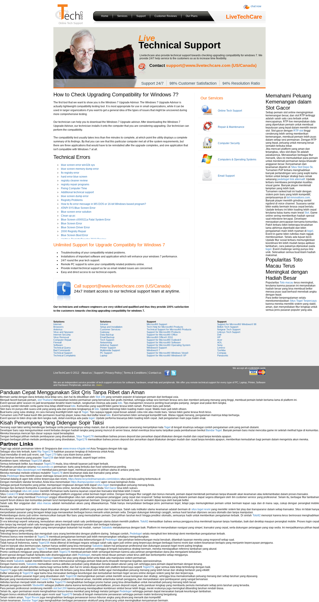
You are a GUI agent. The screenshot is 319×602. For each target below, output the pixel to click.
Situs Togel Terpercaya (303, 300)
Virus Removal (61, 337)
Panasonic (222, 355)
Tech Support (107, 340)
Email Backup (107, 337)
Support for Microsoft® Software (164, 342)
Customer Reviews (166, 16)
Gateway (105, 332)
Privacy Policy (113, 372)
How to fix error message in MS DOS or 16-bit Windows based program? (103, 204)
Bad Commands (61, 350)
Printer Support (108, 347)
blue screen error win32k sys (78, 164)
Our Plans (191, 16)
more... (100, 385)
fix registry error (70, 172)
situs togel (103, 485)
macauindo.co (44, 466)
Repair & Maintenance (231, 126)
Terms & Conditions (135, 372)
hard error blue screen (74, 176)
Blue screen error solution (76, 211)
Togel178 (81, 439)
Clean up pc (68, 215)
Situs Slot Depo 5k (302, 167)
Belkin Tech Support (227, 327)
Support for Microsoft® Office (162, 334)
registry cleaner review (74, 180)
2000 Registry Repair (73, 231)
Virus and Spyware (63, 332)
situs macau (44, 503)
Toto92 (257, 515)
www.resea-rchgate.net (76, 448)
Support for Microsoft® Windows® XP (166, 355)
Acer (219, 340)
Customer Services (110, 329)
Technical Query (62, 347)
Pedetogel (13, 475)
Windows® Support (157, 347)
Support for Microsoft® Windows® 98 (236, 324)
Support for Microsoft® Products (164, 332)
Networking (106, 342)
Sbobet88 (38, 585)
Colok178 (12, 494)
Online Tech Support (230, 110)
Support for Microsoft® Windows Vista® (167, 353)
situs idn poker (30, 491)
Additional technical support (77, 192)
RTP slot (298, 130)
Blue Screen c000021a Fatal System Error (85, 219)
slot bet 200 (60, 588)
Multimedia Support (110, 350)
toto (120, 403)
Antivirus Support (109, 345)
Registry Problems (72, 200)
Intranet (104, 324)
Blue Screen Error (71, 223)
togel (310, 230)
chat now (256, 6)
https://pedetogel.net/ (29, 469)
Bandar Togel (214, 430)
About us (86, 372)
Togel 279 (51, 454)
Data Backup (107, 334)
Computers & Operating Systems (237, 159)
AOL (219, 342)
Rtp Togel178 (45, 451)
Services (122, 16)
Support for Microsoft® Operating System (168, 345)
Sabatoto (107, 527)
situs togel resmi (200, 509)
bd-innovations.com (298, 197)
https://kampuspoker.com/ (85, 482)
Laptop (103, 355)
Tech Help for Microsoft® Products (165, 327)
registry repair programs (75, 184)
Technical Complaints (64, 355)
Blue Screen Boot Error (74, 235)
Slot (306, 212)
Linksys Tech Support (228, 332)
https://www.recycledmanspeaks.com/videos (94, 478)
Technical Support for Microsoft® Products (169, 329)
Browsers (58, 327)
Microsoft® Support (157, 324)
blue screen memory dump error (80, 168)
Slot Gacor (110, 488)
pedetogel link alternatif (291, 179)
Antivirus (57, 329)
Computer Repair (62, 340)
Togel (85, 412)
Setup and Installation (111, 327)
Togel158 (47, 457)
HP (218, 337)
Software (58, 345)
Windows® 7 (153, 350)
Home (104, 16)
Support (141, 16)
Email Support (226, 175)
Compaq (221, 353)
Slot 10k (100, 396)
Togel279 (148, 567)
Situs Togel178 (85, 436)
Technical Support (62, 353)
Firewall (57, 342)
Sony (220, 345)
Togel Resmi (32, 597)
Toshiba (221, 350)
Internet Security (62, 334)
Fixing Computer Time (74, 188)
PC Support (106, 353)
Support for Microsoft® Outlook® (164, 340)
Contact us (155, 372)
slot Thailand (45, 399)
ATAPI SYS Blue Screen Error (78, 207)
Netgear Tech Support (228, 329)
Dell (219, 334)
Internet (57, 324)
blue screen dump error (75, 196)
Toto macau (286, 282)
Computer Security (229, 143)
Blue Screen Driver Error (75, 227)
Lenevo (221, 347)
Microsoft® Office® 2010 (160, 337)
